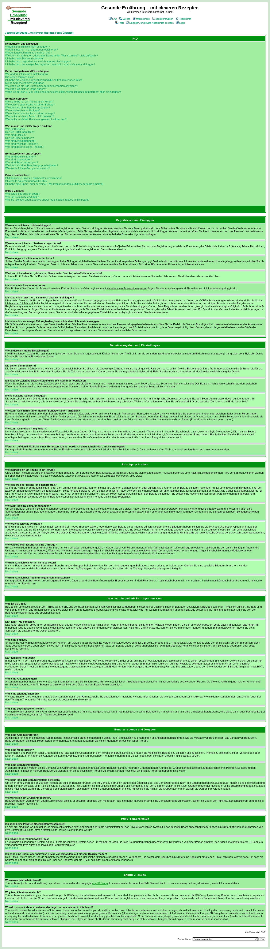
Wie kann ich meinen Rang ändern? (26, 89)
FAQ (114, 19)
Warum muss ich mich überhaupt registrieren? (31, 49)
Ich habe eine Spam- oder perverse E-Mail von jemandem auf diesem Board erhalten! (54, 184)
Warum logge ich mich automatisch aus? (28, 52)
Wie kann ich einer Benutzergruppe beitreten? (31, 165)
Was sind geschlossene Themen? (24, 146)
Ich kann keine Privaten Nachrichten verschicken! (33, 178)
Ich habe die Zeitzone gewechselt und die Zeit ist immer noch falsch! (44, 80)
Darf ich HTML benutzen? (20, 132)
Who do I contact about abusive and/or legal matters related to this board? (47, 199)
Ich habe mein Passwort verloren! (24, 58)
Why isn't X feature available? (22, 196)
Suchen (126, 19)
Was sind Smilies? (15, 135)
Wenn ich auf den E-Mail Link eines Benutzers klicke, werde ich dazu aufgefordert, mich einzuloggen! (63, 91)
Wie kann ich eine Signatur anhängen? (27, 107)
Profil (121, 23)
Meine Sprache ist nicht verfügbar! (24, 83)
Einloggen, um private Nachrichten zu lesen (151, 23)
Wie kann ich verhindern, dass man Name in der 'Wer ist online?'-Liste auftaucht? (51, 55)
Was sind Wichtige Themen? (21, 143)
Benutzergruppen (164, 19)
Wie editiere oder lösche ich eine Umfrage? (30, 113)
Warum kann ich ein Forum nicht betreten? (29, 116)
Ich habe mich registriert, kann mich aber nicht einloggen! (38, 61)
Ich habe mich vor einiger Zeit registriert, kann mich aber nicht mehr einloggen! (50, 64)
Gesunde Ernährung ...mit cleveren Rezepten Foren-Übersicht (39, 32)
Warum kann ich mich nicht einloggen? (27, 46)
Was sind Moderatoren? (19, 159)
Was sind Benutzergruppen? (21, 162)
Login (182, 23)
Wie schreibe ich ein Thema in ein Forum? (29, 101)
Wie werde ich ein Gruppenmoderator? (27, 168)
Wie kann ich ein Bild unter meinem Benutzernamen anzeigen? (41, 86)
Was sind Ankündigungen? (20, 140)
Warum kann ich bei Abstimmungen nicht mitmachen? (36, 119)
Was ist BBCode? (15, 129)
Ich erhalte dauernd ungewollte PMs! (26, 181)
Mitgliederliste (143, 19)
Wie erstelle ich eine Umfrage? (22, 110)
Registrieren (185, 19)
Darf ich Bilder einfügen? (19, 138)
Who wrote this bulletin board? (22, 193)
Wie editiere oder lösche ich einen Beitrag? (30, 104)
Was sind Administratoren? (20, 156)
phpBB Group (100, 883)
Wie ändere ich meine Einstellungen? (26, 74)
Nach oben (11, 237)
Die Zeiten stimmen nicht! (19, 77)
